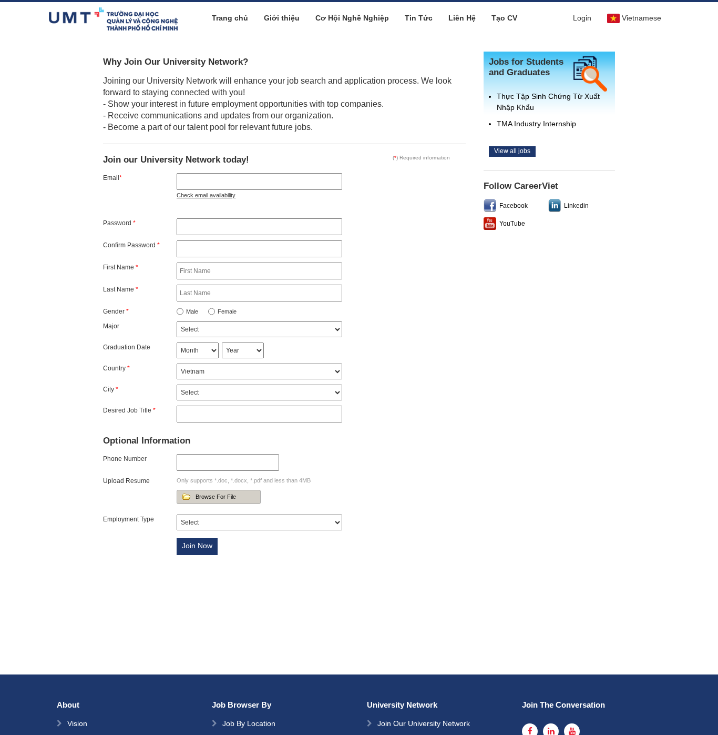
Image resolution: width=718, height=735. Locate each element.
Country (116, 368)
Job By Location (248, 723)
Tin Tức (419, 18)
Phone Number (125, 458)
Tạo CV (504, 18)
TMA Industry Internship (536, 123)
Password (119, 223)
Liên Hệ (462, 18)
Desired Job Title (129, 410)
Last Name (120, 289)
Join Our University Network (423, 723)
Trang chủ (230, 18)
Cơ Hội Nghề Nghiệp (352, 18)
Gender (116, 311)
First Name (120, 267)
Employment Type (128, 519)
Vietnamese (641, 18)
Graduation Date (126, 347)
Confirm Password (131, 245)
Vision (77, 723)
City (110, 389)
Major (111, 326)
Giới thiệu (282, 18)
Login (582, 18)
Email (112, 178)
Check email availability (206, 195)
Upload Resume (126, 481)
